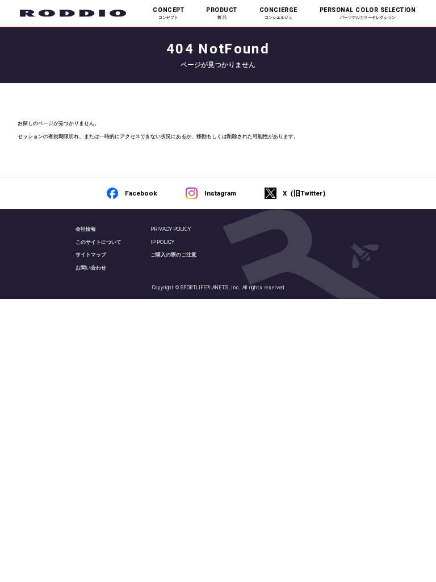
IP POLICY (162, 242)
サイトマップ (91, 254)
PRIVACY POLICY (170, 229)
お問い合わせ (91, 267)
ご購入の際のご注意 (173, 254)
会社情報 (86, 229)
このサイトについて (98, 242)
